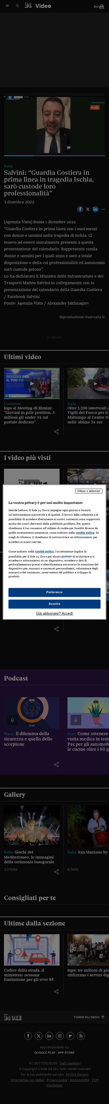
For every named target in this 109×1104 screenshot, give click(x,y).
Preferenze (54, 592)
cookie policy (85, 532)
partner (66, 556)
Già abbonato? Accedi (54, 613)
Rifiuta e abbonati (89, 491)
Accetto (55, 603)
